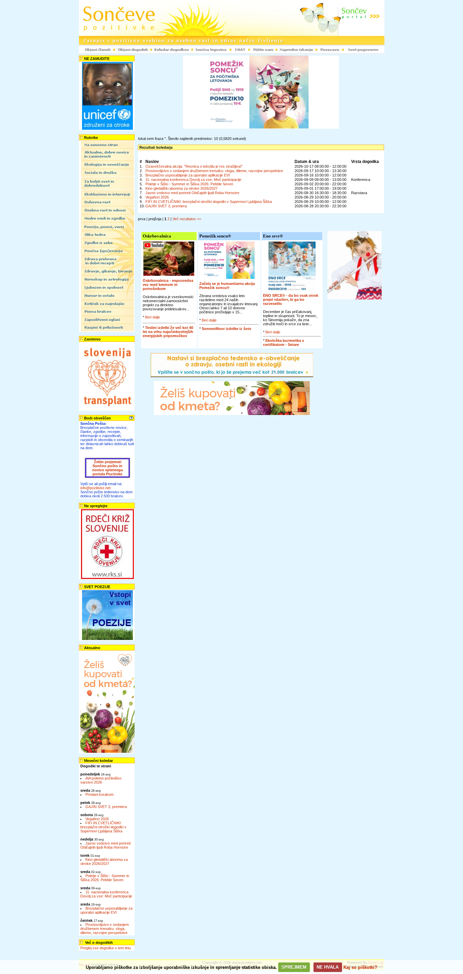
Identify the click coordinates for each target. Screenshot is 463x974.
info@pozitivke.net (95, 488)
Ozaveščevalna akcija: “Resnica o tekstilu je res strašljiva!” (194, 166)
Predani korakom (99, 794)
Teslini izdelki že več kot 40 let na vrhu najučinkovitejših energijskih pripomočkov (168, 332)
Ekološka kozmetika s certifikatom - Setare (283, 342)
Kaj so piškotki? (360, 967)
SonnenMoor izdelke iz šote (226, 329)
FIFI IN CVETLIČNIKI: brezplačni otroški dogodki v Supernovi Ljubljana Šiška (103, 827)
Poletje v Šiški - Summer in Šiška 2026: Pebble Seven (104, 878)
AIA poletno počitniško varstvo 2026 (100, 780)
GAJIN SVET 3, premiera (106, 807)
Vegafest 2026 (97, 819)
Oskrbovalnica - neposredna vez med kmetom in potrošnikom (168, 284)
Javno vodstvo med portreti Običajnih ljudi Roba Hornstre (105, 845)
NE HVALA (328, 967)
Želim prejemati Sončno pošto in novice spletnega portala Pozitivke (107, 468)
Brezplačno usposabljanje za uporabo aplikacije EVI (106, 910)
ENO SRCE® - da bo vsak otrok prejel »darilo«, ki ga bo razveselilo (290, 299)
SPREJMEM (293, 967)
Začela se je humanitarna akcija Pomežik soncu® (227, 286)
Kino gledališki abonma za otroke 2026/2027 (104, 861)
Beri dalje (152, 317)
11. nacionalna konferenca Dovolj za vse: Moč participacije (106, 894)
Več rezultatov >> (187, 219)
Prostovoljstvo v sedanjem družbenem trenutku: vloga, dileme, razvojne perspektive (104, 929)
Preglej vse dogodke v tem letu (105, 948)
